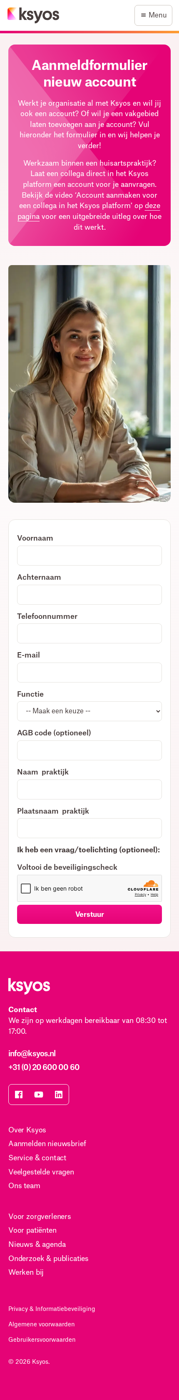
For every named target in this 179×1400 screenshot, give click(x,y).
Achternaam (39, 577)
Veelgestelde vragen (41, 1172)
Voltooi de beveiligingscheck (67, 867)
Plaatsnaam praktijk (53, 811)
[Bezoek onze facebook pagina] (19, 1095)
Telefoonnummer (47, 616)
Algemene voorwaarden (41, 1325)
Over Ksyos (27, 1130)
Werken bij (26, 1272)
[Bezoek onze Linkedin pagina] (59, 1095)
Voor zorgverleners (39, 1216)
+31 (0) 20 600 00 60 (44, 1067)
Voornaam (35, 538)
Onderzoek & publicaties (48, 1258)
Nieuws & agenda (36, 1244)
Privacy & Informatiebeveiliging (51, 1309)
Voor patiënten (32, 1230)
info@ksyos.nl (31, 1053)
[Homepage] (34, 15)
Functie (30, 694)
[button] (153, 15)
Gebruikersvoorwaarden (42, 1340)
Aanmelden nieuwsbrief (47, 1143)
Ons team (24, 1185)
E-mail (28, 655)
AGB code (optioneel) (54, 733)
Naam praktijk (43, 772)
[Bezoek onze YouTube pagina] (39, 1095)
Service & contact (37, 1158)
